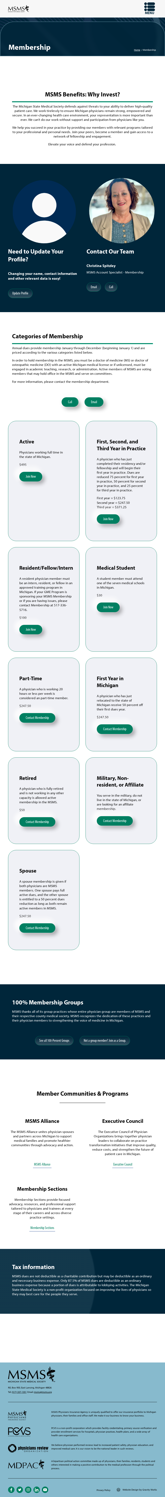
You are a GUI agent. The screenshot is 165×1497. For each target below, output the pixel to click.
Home (137, 50)
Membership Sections (42, 1228)
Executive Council (122, 1164)
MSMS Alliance (42, 1164)
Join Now (31, 476)
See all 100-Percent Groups (54, 1040)
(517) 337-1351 (19, 1392)
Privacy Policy (103, 1490)
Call (111, 287)
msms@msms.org (43, 1392)
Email (94, 287)
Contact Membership (37, 717)
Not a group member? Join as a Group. (105, 1040)
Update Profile (20, 293)
